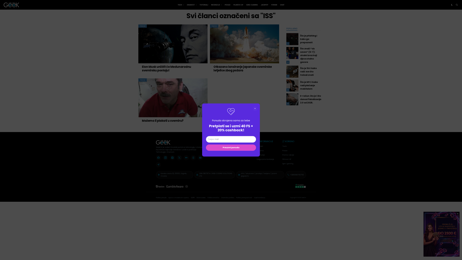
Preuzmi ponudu (231, 147)
